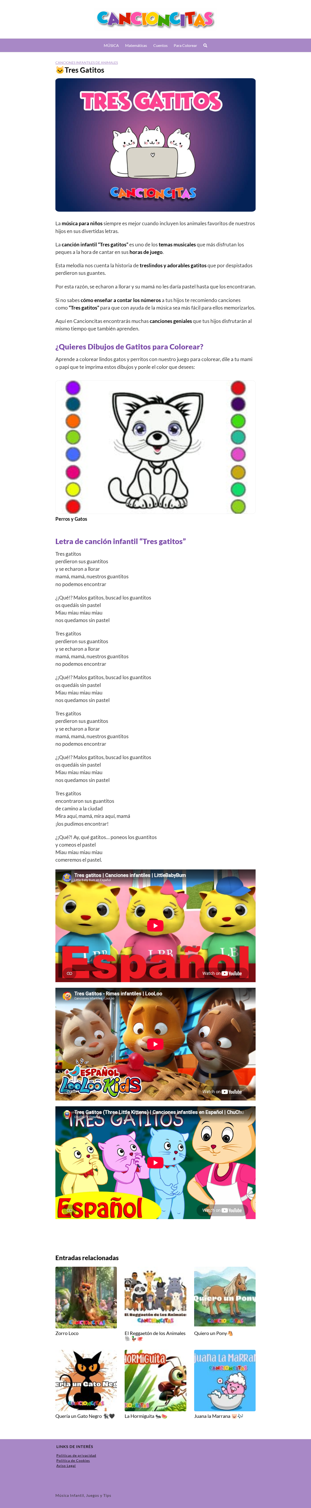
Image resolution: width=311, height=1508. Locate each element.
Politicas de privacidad (76, 1455)
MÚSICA (111, 45)
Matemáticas (136, 45)
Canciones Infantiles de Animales (86, 63)
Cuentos (160, 45)
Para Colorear (185, 45)
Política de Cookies (73, 1460)
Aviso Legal (66, 1466)
